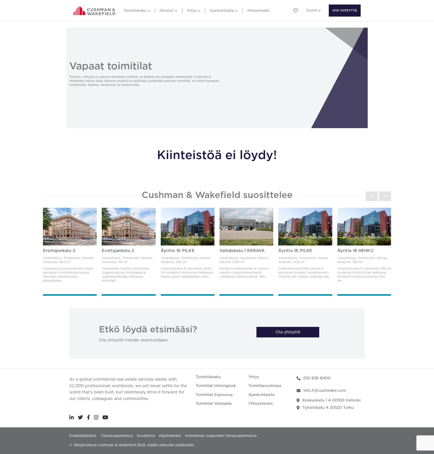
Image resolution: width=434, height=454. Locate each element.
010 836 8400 (317, 378)
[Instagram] (96, 417)
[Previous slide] (372, 196)
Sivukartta (146, 436)
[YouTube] (105, 417)
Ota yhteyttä (345, 10)
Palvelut (166, 11)
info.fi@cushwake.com (324, 390)
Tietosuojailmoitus (116, 436)
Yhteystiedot (258, 11)
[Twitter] (80, 417)
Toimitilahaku (135, 11)
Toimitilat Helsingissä (216, 386)
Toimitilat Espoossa (214, 395)
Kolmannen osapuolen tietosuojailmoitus (221, 436)
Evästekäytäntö (82, 436)
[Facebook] (88, 417)
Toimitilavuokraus (265, 386)
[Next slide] (385, 196)
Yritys (192, 11)
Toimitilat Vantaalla (214, 404)
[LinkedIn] (71, 417)
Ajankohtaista (221, 11)
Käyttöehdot (170, 436)
